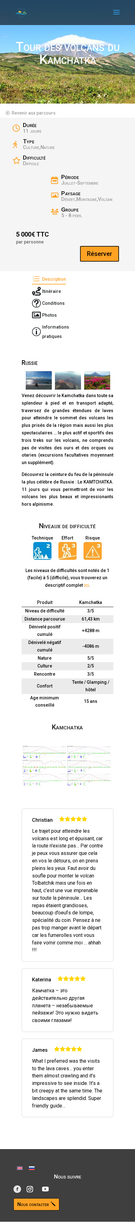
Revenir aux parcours (34, 112)
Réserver (99, 254)
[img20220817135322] (97, 381)
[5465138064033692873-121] (68, 381)
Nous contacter (33, 1204)
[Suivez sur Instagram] (30, 1189)
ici (86, 585)
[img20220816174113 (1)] (39, 381)
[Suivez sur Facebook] (17, 1189)
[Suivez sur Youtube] (45, 1189)
